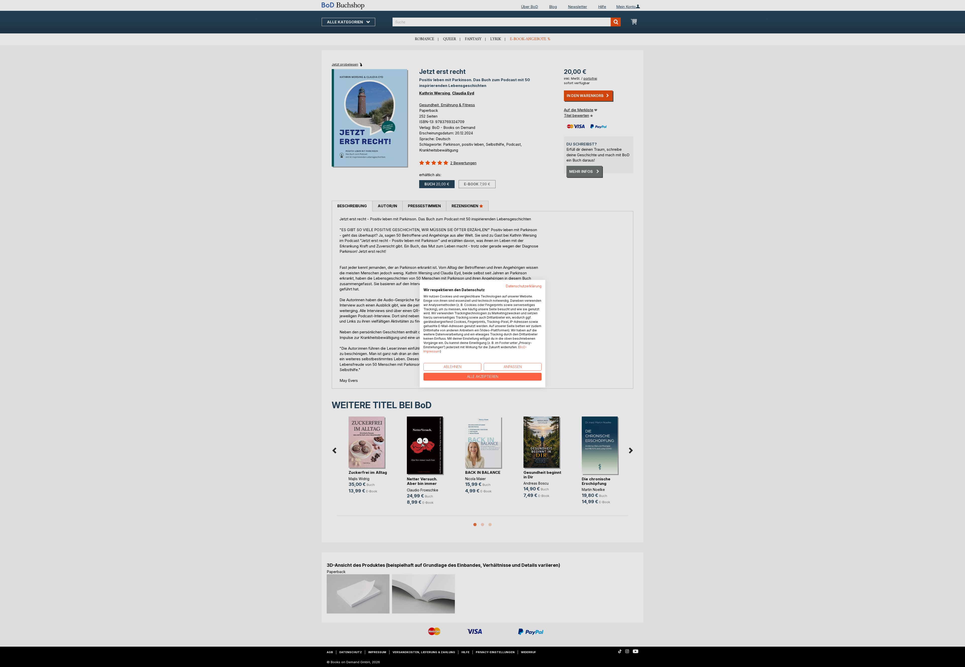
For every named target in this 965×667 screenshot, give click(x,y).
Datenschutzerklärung (524, 286)
